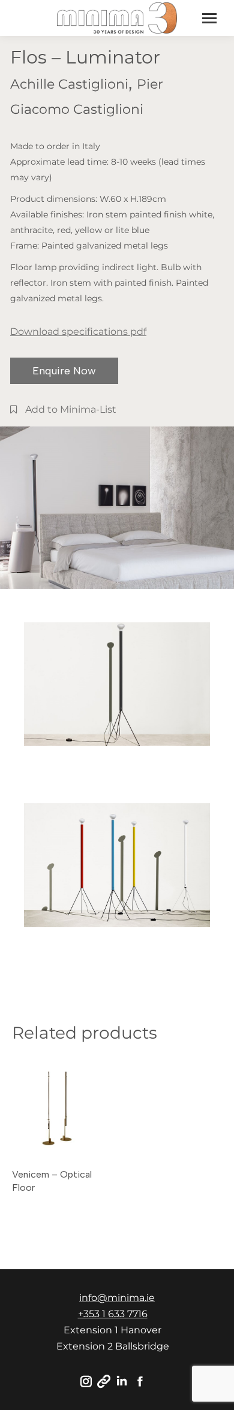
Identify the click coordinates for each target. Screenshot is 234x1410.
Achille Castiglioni (69, 84)
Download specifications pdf (78, 331)
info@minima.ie (117, 1297)
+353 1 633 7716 (113, 1314)
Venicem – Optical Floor (52, 1181)
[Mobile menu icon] (209, 18)
